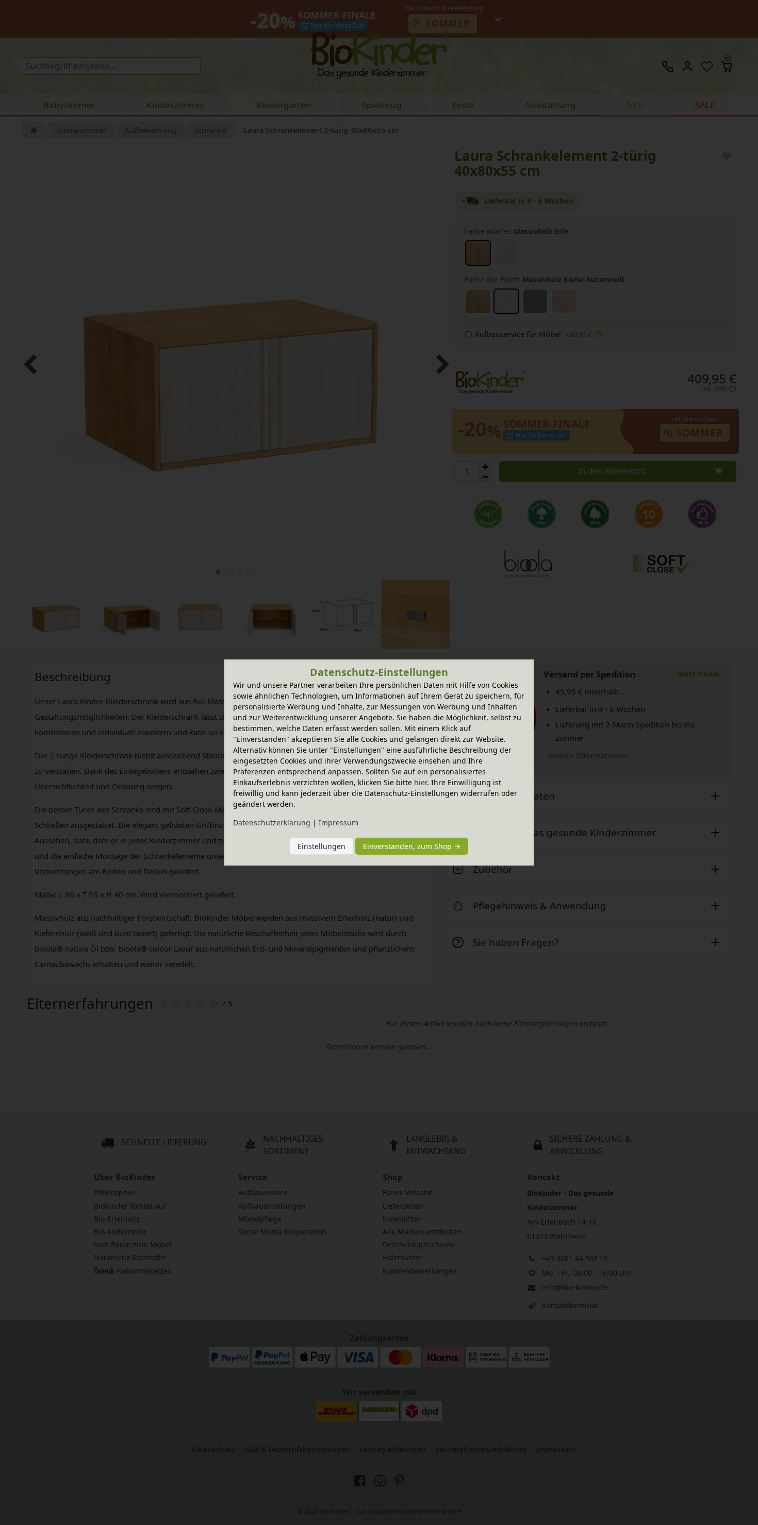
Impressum (338, 822)
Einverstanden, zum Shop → (411, 846)
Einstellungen (321, 846)
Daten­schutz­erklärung (271, 822)
